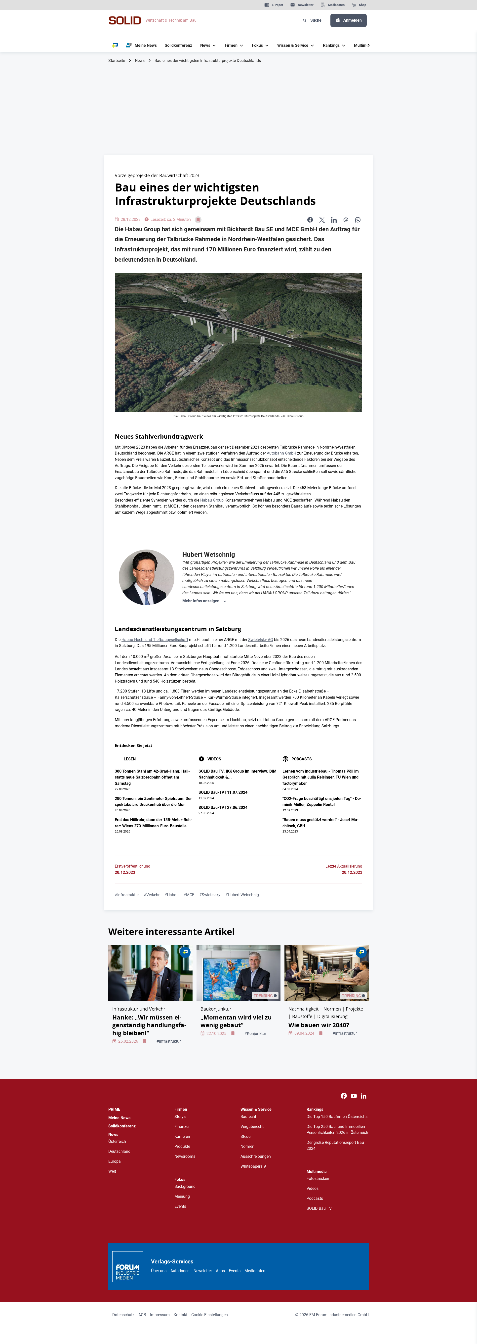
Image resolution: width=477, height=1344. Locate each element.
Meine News (119, 1117)
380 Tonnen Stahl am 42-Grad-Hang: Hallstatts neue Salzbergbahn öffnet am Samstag (152, 777)
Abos (220, 1270)
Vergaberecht (252, 1126)
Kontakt (180, 1314)
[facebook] (310, 219)
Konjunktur (255, 1033)
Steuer (246, 1136)
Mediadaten (254, 1270)
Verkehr (151, 894)
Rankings (315, 1109)
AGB (142, 1314)
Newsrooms (184, 1156)
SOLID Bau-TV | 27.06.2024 (223, 807)
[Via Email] (345, 219)
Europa (114, 1161)
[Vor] (369, 45)
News (140, 60)
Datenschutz (123, 1314)
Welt (112, 1171)
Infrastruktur (127, 894)
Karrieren (182, 1136)
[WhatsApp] (357, 219)
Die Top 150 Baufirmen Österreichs (337, 1116)
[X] (322, 219)
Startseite (116, 60)
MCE (189, 894)
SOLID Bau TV (319, 1208)
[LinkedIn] (333, 219)
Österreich (117, 1141)
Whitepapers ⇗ (253, 1166)
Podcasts (315, 1198)
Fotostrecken (318, 1178)
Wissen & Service (256, 1109)
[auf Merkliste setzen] (198, 219)
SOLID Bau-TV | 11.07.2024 (223, 792)
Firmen (180, 1109)
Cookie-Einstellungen (209, 1314)
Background (185, 1186)
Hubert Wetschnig (242, 894)
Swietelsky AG (260, 639)
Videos (312, 1188)
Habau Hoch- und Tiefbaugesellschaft (154, 639)
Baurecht (248, 1116)
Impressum (160, 1314)
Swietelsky (209, 894)
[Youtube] (354, 1096)
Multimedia (317, 1171)
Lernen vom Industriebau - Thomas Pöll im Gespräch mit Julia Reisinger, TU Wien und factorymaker (320, 777)
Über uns (158, 1270)
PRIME (114, 1109)
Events (180, 1206)
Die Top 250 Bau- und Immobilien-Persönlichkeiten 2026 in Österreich (337, 1129)
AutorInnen (180, 1270)
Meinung (182, 1196)
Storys (180, 1116)
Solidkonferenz (122, 1126)
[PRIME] (114, 45)
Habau (171, 894)
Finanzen (182, 1126)
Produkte (182, 1146)
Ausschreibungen (255, 1156)
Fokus (179, 1179)
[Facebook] (344, 1096)
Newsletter (203, 1270)
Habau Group (212, 500)
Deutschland (119, 1151)
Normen (247, 1146)
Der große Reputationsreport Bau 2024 (335, 1145)
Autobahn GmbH (281, 453)
